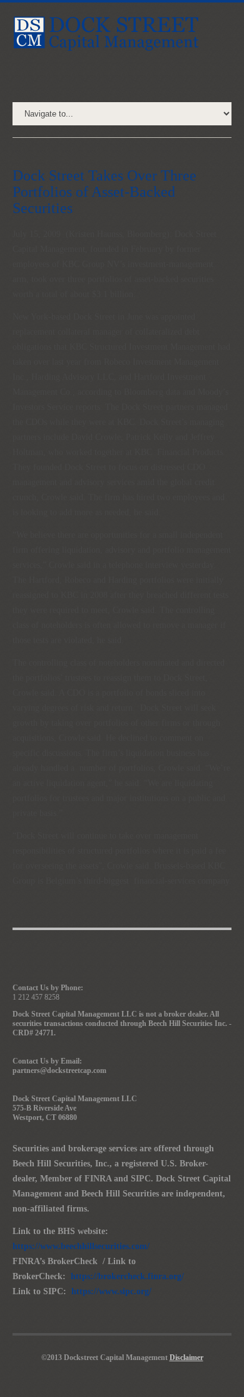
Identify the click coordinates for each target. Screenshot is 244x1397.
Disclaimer (186, 1357)
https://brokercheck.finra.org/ (127, 1276)
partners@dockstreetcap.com (59, 1070)
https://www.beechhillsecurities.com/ (81, 1246)
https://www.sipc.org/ (111, 1291)
